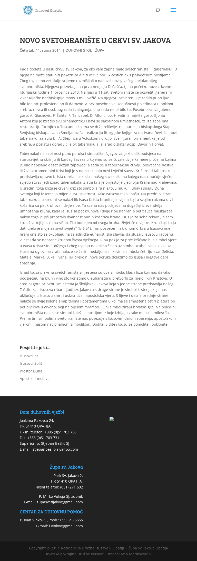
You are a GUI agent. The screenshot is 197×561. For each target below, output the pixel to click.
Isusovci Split (31, 363)
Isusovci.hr (29, 355)
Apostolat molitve (35, 378)
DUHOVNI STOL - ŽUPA (85, 50)
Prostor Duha (31, 371)
